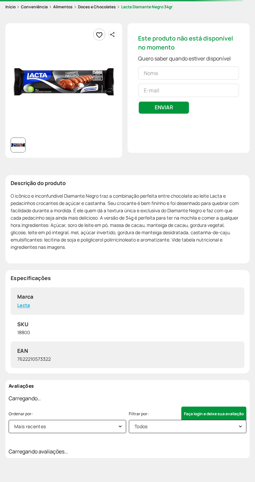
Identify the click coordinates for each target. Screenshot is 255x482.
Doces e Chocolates (97, 7)
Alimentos (63, 7)
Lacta (23, 305)
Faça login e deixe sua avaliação (214, 414)
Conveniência (34, 7)
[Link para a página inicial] (10, 7)
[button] (64, 82)
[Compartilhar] (112, 34)
